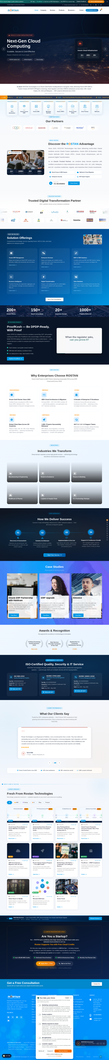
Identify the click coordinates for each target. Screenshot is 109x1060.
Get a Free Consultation (54, 299)
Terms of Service (80, 1056)
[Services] (107, 529)
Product (47, 802)
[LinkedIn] (16, 1017)
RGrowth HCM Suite (78, 1009)
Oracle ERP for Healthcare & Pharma (35, 1047)
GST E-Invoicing (77, 999)
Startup (26, 802)
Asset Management (78, 1001)
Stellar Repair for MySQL (77, 1012)
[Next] (105, 49)
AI (33, 802)
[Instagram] (21, 1017)
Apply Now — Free (47, 963)
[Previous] (4, 49)
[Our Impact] (107, 531)
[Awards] (107, 533)
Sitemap (88, 1056)
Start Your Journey (54, 555)
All (9, 802)
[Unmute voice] (98, 1043)
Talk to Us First (66, 963)
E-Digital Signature (78, 1004)
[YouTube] (8, 1020)
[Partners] (107, 522)
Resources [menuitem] (71, 10)
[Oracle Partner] (107, 527)
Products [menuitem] (62, 10)
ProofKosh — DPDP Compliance (78, 1017)
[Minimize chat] (101, 1043)
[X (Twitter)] (12, 1017)
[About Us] (107, 524)
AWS (17, 802)
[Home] (107, 520)
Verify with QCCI (49, 692)
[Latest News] (107, 538)
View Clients (73, 183)
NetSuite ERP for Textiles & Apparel (33, 1049)
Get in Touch (31, 65)
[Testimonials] (107, 535)
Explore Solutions (13, 480)
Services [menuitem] (52, 10)
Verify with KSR (16, 689)
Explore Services (14, 65)
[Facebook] (8, 1017)
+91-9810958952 (84, 5)
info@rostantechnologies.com (71, 5)
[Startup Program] (107, 540)
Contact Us (97, 984)
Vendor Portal (76, 1006)
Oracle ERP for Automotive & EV (78, 1047)
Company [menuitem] (43, 10)
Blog (40, 802)
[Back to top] (100, 1057)
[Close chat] (104, 1043)
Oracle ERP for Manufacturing (31, 1042)
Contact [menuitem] (81, 10)
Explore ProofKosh (14, 358)
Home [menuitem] (36, 10)
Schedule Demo (92, 10)
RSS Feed (95, 1056)
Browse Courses (94, 918)
